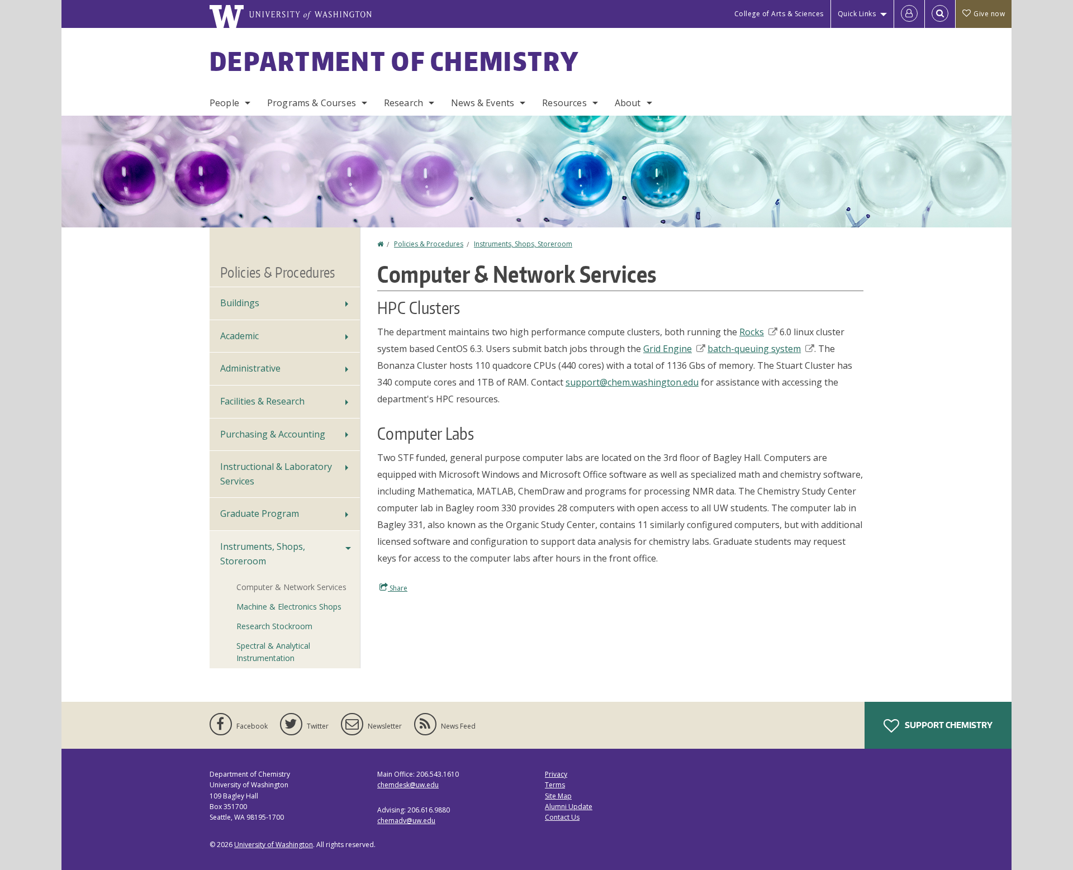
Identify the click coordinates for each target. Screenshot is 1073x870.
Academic (239, 336)
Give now (989, 13)
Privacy (556, 774)
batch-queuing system (754, 349)
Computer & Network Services (291, 587)
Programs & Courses (311, 103)
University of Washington (273, 844)
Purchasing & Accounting (272, 434)
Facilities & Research (262, 401)
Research (403, 103)
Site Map (558, 796)
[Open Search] (940, 14)
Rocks (751, 332)
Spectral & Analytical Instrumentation (273, 651)
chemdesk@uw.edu (408, 785)
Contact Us (562, 817)
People (224, 103)
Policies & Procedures (428, 244)
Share (397, 588)
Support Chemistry (948, 725)
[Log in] (909, 14)
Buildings (239, 303)
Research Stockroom (274, 626)
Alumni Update (568, 806)
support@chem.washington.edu (632, 382)
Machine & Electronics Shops (288, 606)
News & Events (482, 103)
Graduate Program (259, 513)
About (628, 103)
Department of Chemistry (394, 61)
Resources (564, 103)
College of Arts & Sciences (779, 13)
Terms (555, 785)
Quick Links (857, 13)
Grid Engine (667, 349)
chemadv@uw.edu (406, 820)
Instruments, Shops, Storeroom (523, 244)
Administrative (250, 368)
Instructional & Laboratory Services (276, 473)
